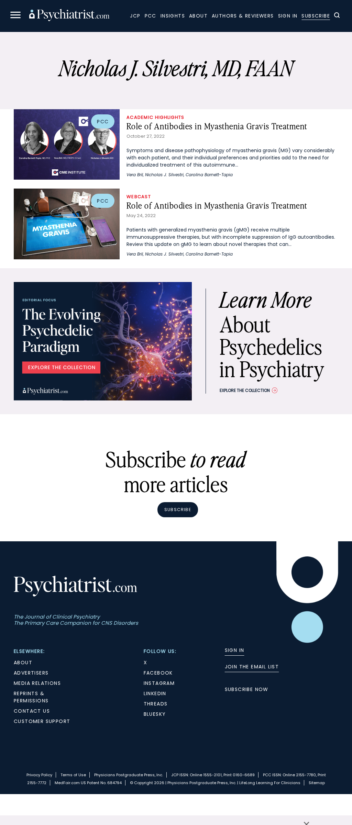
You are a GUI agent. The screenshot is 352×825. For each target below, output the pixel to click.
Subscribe (315, 15)
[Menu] (15, 16)
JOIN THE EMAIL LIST (252, 666)
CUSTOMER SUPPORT (42, 721)
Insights (173, 15)
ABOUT (23, 662)
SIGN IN (234, 650)
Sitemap (317, 783)
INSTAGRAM (159, 683)
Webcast (138, 196)
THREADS (156, 703)
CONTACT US (32, 711)
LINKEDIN (155, 693)
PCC (150, 15)
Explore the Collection (245, 390)
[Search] (337, 16)
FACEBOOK (158, 672)
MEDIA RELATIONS (37, 683)
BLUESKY (155, 714)
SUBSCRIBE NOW (246, 689)
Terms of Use (73, 775)
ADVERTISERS (31, 672)
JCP (135, 15)
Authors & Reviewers (243, 15)
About (198, 15)
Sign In (288, 15)
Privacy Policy (39, 775)
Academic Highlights (155, 117)
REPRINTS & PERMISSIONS (31, 697)
